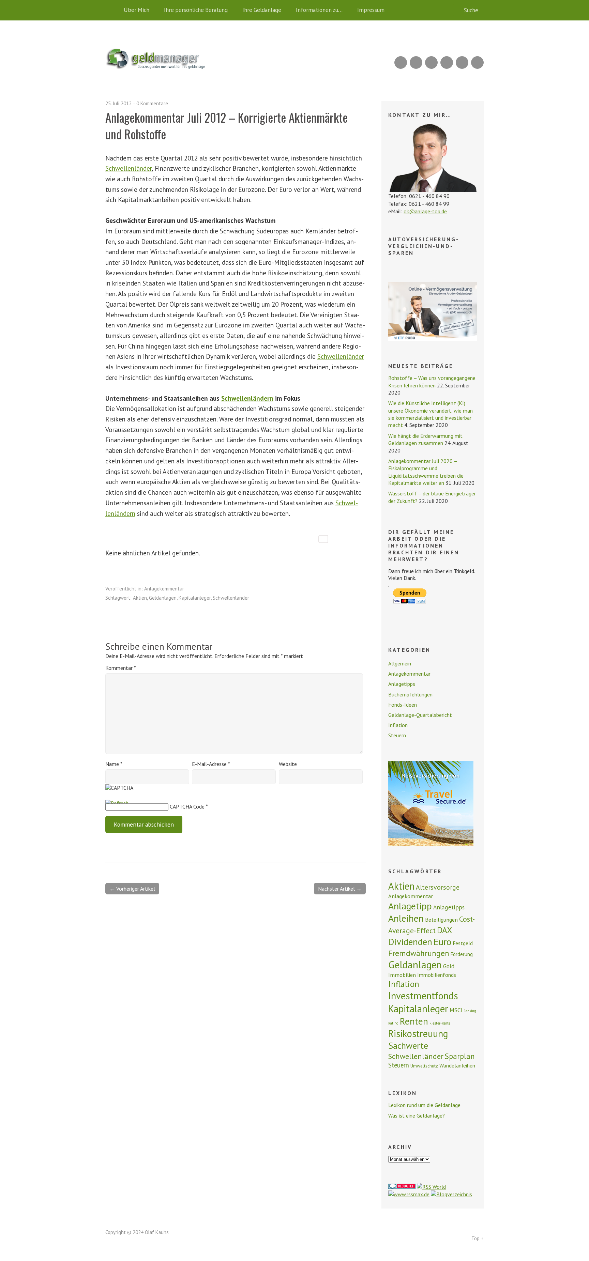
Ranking (470, 1011)
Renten (414, 1021)
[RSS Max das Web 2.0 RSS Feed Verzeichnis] (408, 1194)
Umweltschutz (424, 1066)
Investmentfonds (423, 995)
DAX (444, 930)
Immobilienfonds (436, 974)
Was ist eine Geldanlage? (416, 1115)
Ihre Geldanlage (261, 10)
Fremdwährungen (418, 953)
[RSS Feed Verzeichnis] (431, 1186)
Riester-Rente (439, 1023)
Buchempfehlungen (410, 694)
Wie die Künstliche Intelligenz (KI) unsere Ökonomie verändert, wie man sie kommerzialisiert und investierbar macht (430, 414)
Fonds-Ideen (402, 704)
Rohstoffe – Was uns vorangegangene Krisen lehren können (431, 381)
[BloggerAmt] (451, 1194)
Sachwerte (408, 1045)
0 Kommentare (152, 103)
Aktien (140, 598)
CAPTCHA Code (187, 806)
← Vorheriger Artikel (132, 888)
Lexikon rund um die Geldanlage (424, 1105)
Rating (393, 1023)
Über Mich (136, 10)
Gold (448, 966)
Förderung (462, 954)
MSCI (456, 1010)
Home (112, 10)
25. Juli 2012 (118, 103)
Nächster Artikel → (340, 888)
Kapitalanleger (195, 598)
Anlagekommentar (164, 588)
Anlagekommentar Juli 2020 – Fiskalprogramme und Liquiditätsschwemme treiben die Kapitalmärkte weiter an (426, 472)
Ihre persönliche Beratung (196, 10)
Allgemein (399, 663)
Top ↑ (477, 1238)
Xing (416, 62)
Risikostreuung (418, 1033)
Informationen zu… (319, 10)
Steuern (397, 735)
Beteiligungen (441, 919)
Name (113, 763)
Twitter (477, 62)
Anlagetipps (401, 683)
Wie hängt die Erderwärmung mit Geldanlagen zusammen (425, 439)
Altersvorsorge (437, 887)
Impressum (370, 10)
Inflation (398, 725)
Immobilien (402, 975)
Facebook (462, 62)
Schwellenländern (247, 398)
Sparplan (460, 1056)
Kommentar (120, 667)
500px (446, 62)
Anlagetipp (410, 906)
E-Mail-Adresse (211, 763)
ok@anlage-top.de (425, 211)
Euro (442, 942)
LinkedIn (431, 62)
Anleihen (406, 918)
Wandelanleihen (457, 1065)
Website (288, 763)
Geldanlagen (163, 598)
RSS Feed (400, 62)
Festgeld (463, 943)
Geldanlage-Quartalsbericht (420, 714)
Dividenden (410, 942)
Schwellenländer (128, 168)
